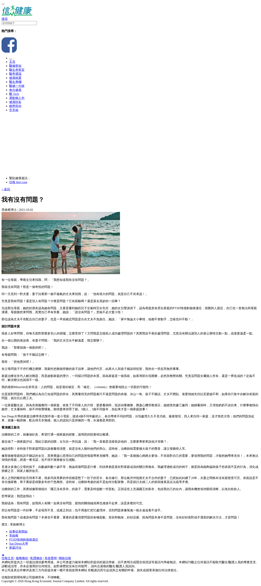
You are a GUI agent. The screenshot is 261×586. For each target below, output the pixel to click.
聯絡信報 (65, 558)
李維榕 (13, 535)
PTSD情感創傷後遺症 (23, 539)
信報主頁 (8, 558)
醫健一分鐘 (16, 85)
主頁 (12, 61)
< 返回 (6, 189)
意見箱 (13, 110)
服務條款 (22, 558)
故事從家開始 (18, 531)
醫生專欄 (15, 81)
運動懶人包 (16, 98)
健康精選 (15, 77)
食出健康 (15, 90)
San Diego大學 (18, 543)
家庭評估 (15, 547)
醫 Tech (14, 94)
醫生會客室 (16, 69)
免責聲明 (51, 558)
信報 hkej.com (18, 182)
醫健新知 (15, 65)
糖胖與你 (15, 106)
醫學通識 (15, 73)
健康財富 (15, 102)
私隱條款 (36, 558)
